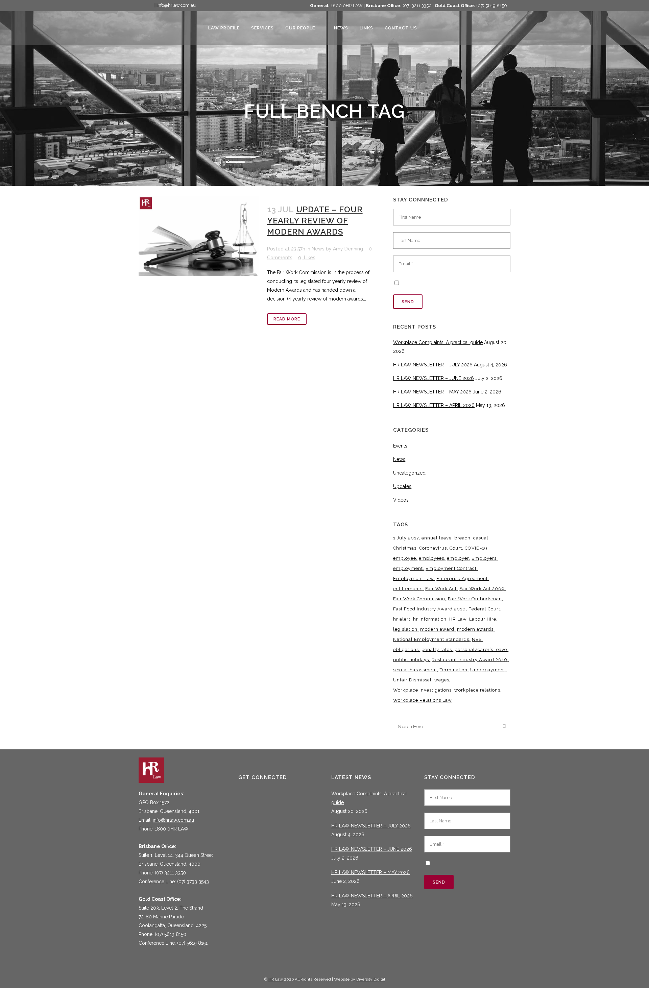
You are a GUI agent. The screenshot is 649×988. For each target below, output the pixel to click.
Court (456, 548)
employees (431, 558)
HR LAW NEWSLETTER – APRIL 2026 (434, 405)
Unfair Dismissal (412, 679)
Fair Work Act (441, 588)
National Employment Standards (431, 639)
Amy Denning (348, 248)
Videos (401, 500)
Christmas (404, 548)
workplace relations (477, 690)
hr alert (401, 619)
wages (441, 679)
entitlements (408, 588)
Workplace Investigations (422, 690)
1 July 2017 (406, 537)
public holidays (411, 659)
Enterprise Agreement (462, 578)
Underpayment (487, 669)
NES (477, 639)
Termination (453, 669)
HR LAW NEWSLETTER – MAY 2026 (432, 391)
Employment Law (413, 578)
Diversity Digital (370, 979)
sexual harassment (415, 669)
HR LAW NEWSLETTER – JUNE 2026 (433, 378)
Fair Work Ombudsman (475, 598)
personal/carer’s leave (481, 649)
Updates (402, 486)
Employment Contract (451, 568)
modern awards (475, 629)
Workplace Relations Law (422, 700)
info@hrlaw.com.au (173, 820)
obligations (406, 649)
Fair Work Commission (419, 598)
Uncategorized (409, 473)
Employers (484, 558)
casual (480, 537)
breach (462, 537)
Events (400, 446)
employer (458, 558)
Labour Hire (482, 619)
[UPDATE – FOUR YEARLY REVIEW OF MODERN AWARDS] (199, 236)
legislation (405, 629)
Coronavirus (433, 548)
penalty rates (437, 649)
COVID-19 (476, 548)
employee (404, 558)
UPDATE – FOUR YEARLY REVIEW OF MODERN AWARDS (315, 220)
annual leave (437, 537)
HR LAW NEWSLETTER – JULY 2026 (433, 364)
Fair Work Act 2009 (482, 588)
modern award (437, 629)
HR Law (457, 619)
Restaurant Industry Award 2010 (469, 659)
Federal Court (484, 608)
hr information (430, 619)
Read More (286, 319)
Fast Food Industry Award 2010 (429, 608)
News (318, 248)
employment (408, 568)
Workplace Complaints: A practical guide (438, 342)
